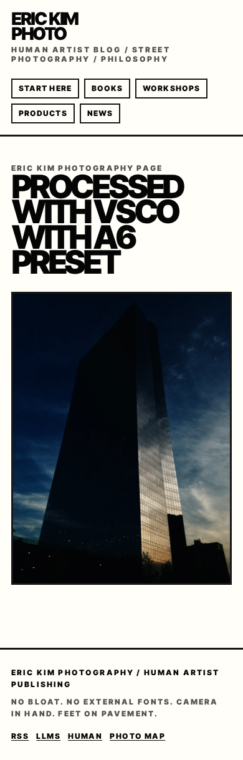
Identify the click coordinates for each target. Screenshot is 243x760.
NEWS (100, 113)
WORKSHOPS (171, 88)
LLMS (48, 736)
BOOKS (107, 88)
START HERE (45, 88)
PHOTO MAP (137, 736)
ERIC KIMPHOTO (44, 26)
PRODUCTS (43, 113)
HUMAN (85, 736)
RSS (20, 736)
